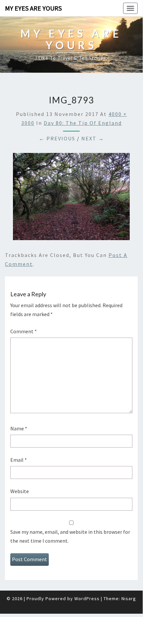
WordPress (87, 598)
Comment (23, 331)
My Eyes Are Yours (33, 8)
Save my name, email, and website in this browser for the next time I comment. (70, 536)
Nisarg (128, 598)
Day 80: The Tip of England (83, 123)
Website (19, 491)
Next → (92, 138)
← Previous (57, 138)
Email (18, 459)
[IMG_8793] (71, 198)
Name (18, 428)
